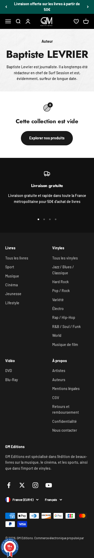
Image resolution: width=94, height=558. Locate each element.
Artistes (58, 370)
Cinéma (11, 285)
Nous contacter (64, 430)
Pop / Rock (61, 290)
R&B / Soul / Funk (66, 326)
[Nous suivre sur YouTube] (48, 485)
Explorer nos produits (46, 138)
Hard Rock (60, 282)
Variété (58, 299)
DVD (8, 370)
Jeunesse (13, 294)
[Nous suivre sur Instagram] (35, 485)
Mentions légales (66, 388)
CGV (55, 397)
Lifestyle (12, 303)
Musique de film (65, 344)
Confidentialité (64, 421)
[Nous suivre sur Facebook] (8, 485)
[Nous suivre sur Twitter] (22, 485)
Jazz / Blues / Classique (63, 270)
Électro (58, 308)
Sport (9, 267)
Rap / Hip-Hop (63, 317)
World (56, 335)
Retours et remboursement (65, 409)
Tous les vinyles (65, 258)
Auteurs (58, 379)
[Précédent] (6, 7)
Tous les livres (16, 258)
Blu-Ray (11, 379)
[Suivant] (88, 7)
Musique (12, 276)
